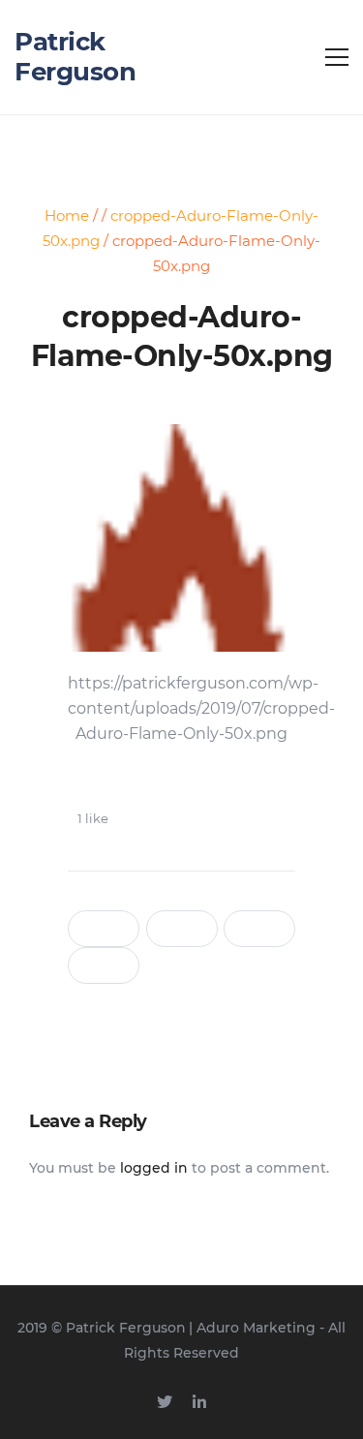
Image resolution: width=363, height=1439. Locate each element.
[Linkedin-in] (199, 1402)
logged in (154, 1168)
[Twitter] (164, 1402)
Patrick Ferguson (75, 56)
